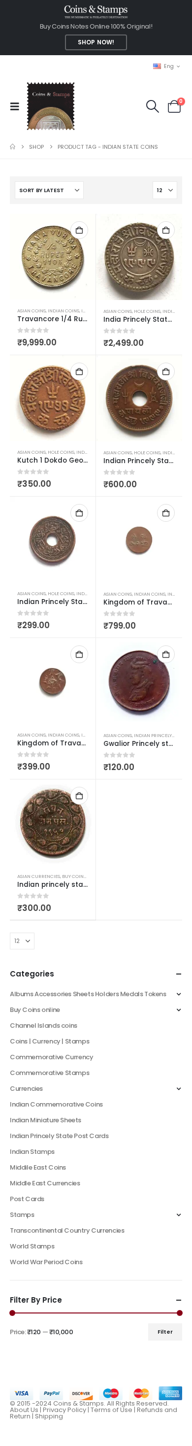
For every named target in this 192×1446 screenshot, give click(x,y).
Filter (165, 1332)
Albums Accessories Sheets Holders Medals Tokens (88, 994)
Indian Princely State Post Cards (59, 1136)
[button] (18, 106)
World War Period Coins (46, 1262)
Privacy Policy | (67, 1409)
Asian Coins (31, 310)
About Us (24, 1409)
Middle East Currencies (45, 1183)
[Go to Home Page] (12, 147)
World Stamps (32, 1246)
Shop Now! (96, 42)
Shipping (49, 1416)
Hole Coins (147, 311)
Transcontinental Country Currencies (67, 1230)
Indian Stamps (32, 1151)
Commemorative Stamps (49, 1072)
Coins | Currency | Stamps (49, 1041)
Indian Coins (63, 310)
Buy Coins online (82, 876)
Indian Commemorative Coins (56, 1104)
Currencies (26, 1088)
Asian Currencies (38, 876)
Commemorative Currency (51, 1057)
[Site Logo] (50, 106)
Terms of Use (111, 1409)
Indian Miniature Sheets (45, 1120)
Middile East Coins (38, 1167)
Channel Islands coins (43, 1025)
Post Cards (27, 1199)
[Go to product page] (53, 257)
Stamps (22, 1214)
